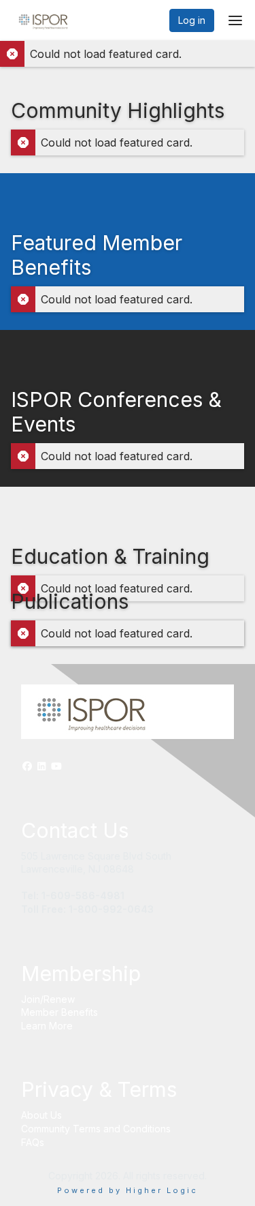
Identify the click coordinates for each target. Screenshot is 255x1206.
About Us (41, 1115)
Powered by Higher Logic (127, 1190)
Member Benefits (59, 1012)
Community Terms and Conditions (96, 1128)
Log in (191, 20)
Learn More (47, 1025)
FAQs (32, 1142)
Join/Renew (48, 999)
